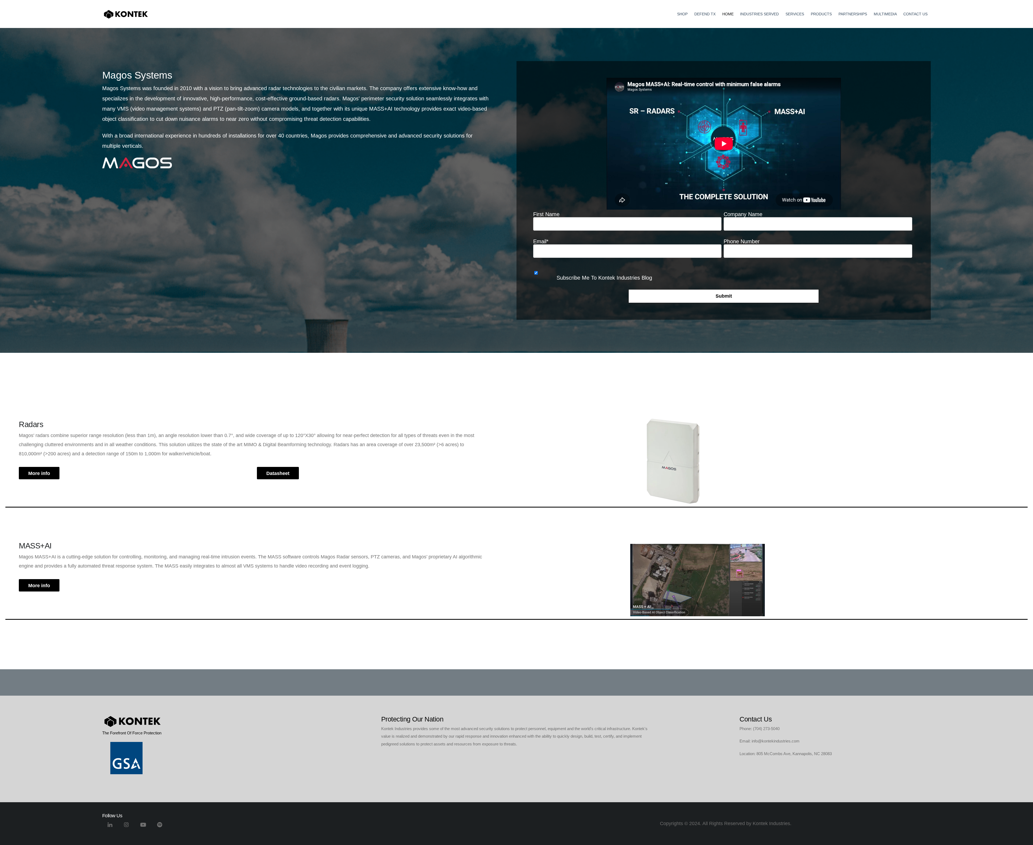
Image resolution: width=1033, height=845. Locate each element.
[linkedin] (110, 827)
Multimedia (885, 14)
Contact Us (915, 14)
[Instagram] (126, 827)
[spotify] (160, 827)
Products (821, 14)
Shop (682, 14)
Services (795, 14)
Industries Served (759, 14)
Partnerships (853, 14)
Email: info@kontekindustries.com (769, 741)
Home (728, 14)
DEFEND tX (705, 14)
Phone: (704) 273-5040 (760, 728)
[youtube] (143, 827)
